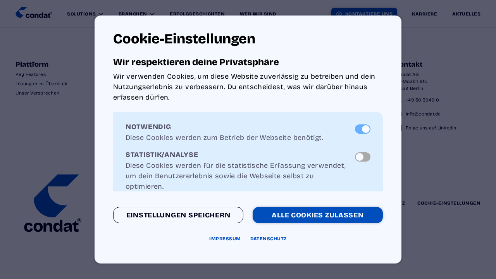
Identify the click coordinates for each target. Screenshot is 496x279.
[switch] (362, 129)
